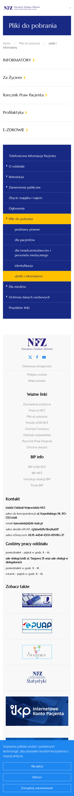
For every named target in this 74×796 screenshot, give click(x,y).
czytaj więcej (38, 600)
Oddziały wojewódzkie (37, 435)
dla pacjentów (25, 240)
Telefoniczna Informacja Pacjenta (32, 156)
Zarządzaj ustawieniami (37, 788)
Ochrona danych (37, 447)
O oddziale (17, 166)
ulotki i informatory (29, 276)
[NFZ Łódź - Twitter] (30, 356)
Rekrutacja (16, 177)
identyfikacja (24, 266)
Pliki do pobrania (21, 219)
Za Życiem (12, 77)
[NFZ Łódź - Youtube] (44, 356)
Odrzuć (37, 777)
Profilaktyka (13, 112)
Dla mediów (17, 287)
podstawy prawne (27, 229)
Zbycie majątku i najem (25, 198)
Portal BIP (37, 485)
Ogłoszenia (16, 208)
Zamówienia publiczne (25, 187)
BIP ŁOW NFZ (37, 467)
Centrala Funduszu (37, 429)
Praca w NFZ (37, 410)
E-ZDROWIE (13, 129)
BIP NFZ (37, 473)
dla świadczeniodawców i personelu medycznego (33, 252)
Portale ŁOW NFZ (37, 423)
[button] (70, 8)
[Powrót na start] (36, 8)
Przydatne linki (19, 308)
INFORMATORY (17, 60)
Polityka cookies (37, 374)
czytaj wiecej (38, 651)
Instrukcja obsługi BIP (37, 479)
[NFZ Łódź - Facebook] (37, 356)
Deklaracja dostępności (37, 366)
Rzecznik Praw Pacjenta (23, 95)
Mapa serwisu (37, 381)
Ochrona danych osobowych (29, 297)
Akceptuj (37, 766)
